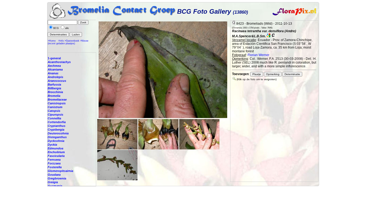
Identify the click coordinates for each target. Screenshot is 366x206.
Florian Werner (258, 55)
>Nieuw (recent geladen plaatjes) (68, 42)
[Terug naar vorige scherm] (234, 23)
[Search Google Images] (268, 36)
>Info (61, 40)
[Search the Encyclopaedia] (273, 36)
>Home (52, 40)
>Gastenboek (72, 40)
